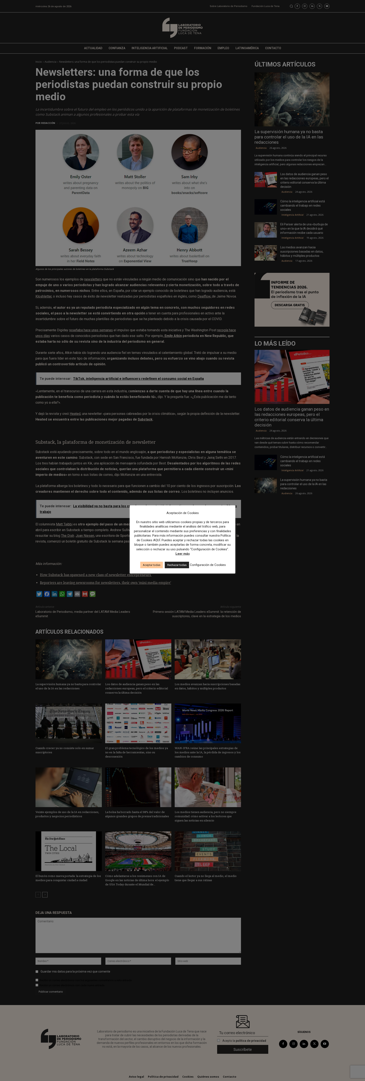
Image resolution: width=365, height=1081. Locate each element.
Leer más (183, 554)
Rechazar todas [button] (177, 565)
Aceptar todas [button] (151, 565)
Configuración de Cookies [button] (208, 565)
